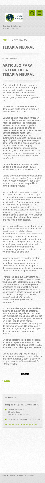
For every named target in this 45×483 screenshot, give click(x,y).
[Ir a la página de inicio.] (12, 17)
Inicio (5, 39)
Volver (7, 380)
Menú (39, 13)
